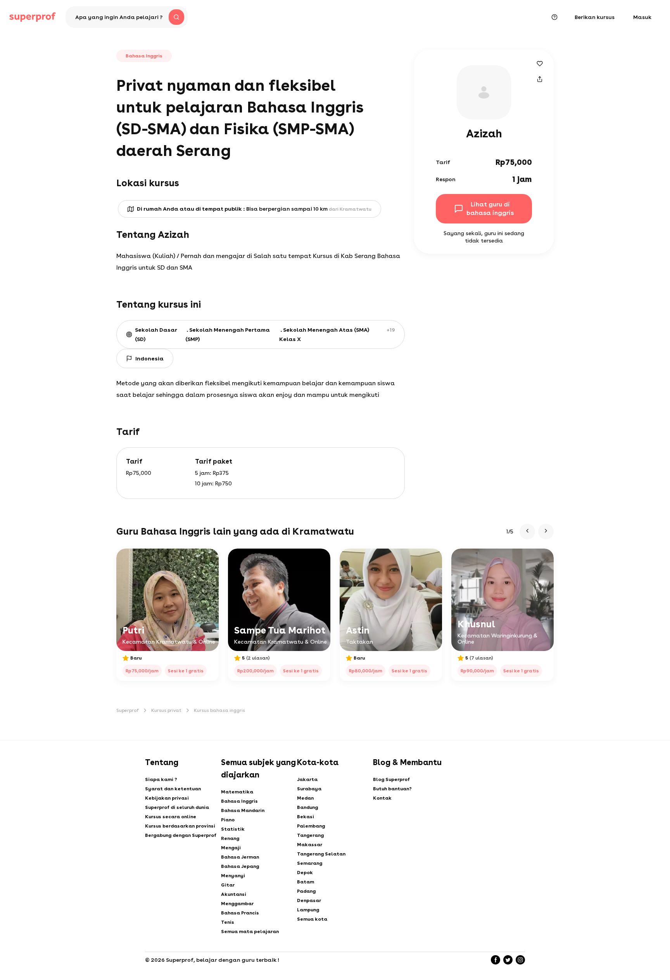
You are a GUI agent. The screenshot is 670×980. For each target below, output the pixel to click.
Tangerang (310, 835)
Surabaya (309, 788)
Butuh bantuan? (392, 788)
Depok (305, 872)
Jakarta (307, 779)
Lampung (308, 909)
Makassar (309, 844)
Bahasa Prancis (240, 913)
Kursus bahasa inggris (219, 710)
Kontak (382, 798)
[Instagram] (520, 959)
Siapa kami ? (161, 779)
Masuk (642, 17)
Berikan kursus (595, 17)
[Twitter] (508, 959)
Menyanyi (233, 875)
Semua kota (312, 919)
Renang (230, 838)
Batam (305, 882)
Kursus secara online (170, 816)
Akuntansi (233, 894)
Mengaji (231, 847)
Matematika (237, 792)
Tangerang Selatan (321, 854)
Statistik (233, 829)
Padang (306, 891)
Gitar (228, 885)
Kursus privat (166, 710)
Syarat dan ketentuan (173, 788)
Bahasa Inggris (239, 801)
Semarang (309, 863)
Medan (305, 798)
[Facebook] (495, 959)
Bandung (307, 807)
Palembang (311, 826)
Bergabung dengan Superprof (180, 835)
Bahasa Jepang (240, 866)
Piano (228, 819)
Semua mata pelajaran (250, 931)
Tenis (227, 922)
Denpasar (309, 900)
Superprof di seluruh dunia (177, 807)
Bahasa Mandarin (242, 810)
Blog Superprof (391, 779)
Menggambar (237, 903)
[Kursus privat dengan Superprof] (32, 17)
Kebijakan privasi (167, 798)
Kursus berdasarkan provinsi (180, 826)
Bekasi (305, 816)
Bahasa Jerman (240, 857)
